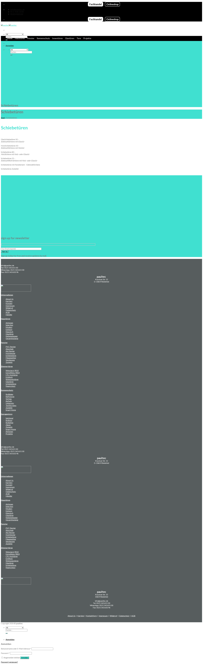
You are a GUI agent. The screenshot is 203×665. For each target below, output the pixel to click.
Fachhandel (95, 4)
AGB (8, 312)
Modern (9, 327)
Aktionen (9, 323)
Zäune (8, 425)
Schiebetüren (11, 355)
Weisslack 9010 (12, 370)
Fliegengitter (11, 358)
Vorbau (9, 399)
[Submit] (7, 633)
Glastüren (69, 38)
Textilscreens (11, 405)
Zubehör (9, 362)
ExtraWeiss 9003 (13, 373)
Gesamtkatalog (12, 338)
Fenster (30, 38)
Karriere (9, 301)
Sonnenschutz (43, 38)
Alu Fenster (10, 351)
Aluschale (9, 349)
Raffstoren (10, 396)
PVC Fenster (11, 347)
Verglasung (10, 360)
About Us (9, 299)
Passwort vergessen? (9, 662)
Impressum (10, 306)
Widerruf (9, 308)
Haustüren (20, 38)
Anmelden (24, 658)
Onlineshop (112, 4)
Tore (79, 38)
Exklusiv (9, 329)
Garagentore (6, 414)
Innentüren (57, 38)
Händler (9, 314)
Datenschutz (11, 310)
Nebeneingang (12, 336)
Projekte (87, 38)
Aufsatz (9, 401)
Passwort (5, 653)
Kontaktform (91, 616)
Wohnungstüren (12, 379)
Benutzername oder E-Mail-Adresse (16, 649)
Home (9, 38)
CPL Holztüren (12, 375)
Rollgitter (9, 422)
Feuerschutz (10, 386)
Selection (9, 325)
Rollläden (9, 394)
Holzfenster (10, 353)
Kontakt (9, 303)
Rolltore (9, 420)
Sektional (9, 418)
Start (3, 118)
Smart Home (11, 410)
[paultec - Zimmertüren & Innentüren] (9, 25)
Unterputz (10, 403)
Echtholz (9, 377)
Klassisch (9, 332)
